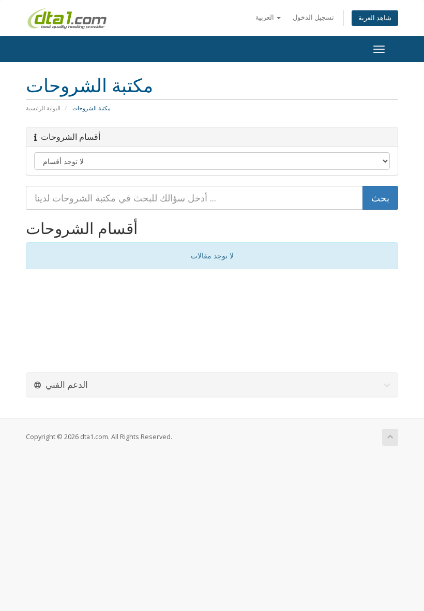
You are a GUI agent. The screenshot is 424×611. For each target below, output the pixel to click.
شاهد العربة (374, 17)
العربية (265, 17)
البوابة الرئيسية (43, 108)
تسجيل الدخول (313, 17)
